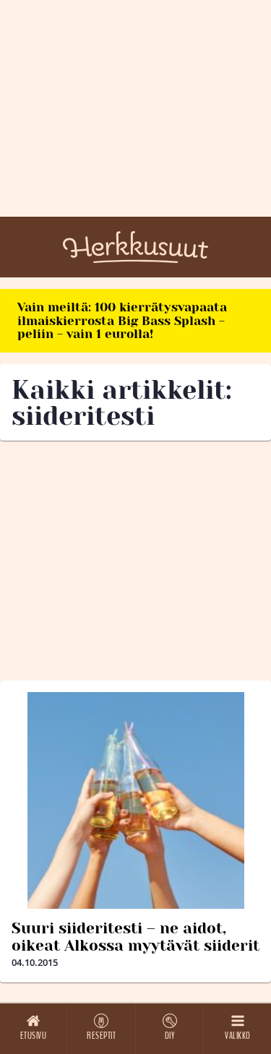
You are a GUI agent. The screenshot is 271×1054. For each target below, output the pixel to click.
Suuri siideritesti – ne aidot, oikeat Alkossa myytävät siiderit (135, 937)
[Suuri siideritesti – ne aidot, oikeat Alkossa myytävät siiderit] (135, 800)
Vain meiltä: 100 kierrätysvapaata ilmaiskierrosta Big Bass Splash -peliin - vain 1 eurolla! (122, 320)
